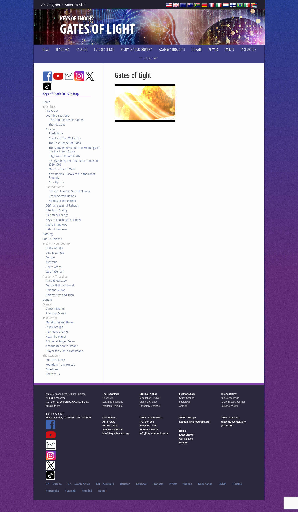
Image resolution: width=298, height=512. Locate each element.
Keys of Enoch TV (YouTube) (63, 220)
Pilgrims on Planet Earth (64, 156)
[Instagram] (79, 79)
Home (46, 102)
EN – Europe (54, 483)
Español (141, 483)
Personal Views (55, 290)
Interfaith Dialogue (112, 405)
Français (158, 483)
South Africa (54, 267)
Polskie (237, 483)
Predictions (56, 133)
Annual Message (56, 281)
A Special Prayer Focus (60, 341)
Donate (47, 300)
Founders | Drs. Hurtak (60, 364)
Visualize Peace (149, 401)
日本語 (222, 483)
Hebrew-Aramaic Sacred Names (69, 191)
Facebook (52, 369)
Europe (50, 257)
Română (87, 490)
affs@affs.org (53, 405)
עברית (173, 483)
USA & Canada (55, 253)
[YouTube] (58, 79)
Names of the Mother (62, 201)
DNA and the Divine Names (66, 120)
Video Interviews (56, 229)
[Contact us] (69, 79)
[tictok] (47, 89)
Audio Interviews (56, 225)
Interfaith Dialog (56, 210)
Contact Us (53, 374)
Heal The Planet (56, 337)
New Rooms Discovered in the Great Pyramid (72, 176)
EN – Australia (105, 483)
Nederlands (205, 483)
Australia (51, 262)
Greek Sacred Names (62, 196)
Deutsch (125, 483)
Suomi (102, 490)
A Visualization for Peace (62, 346)
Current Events (55, 309)
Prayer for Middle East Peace (64, 351)
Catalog (48, 234)
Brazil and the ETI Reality (65, 138)
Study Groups (54, 248)
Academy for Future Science (70, 394)
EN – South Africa (79, 483)
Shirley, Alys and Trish (60, 295)
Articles (51, 129)
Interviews (184, 401)
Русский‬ (70, 490)
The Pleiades (57, 125)
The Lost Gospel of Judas (65, 143)
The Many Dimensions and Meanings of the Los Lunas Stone (74, 150)
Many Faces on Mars (62, 169)
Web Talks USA (55, 272)
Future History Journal (60, 285)
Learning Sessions (57, 116)
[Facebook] (48, 79)
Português (52, 490)
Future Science (52, 239)
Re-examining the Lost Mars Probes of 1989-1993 (73, 163)
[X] (89, 79)
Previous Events (56, 313)
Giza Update (56, 182)
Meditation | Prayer (150, 398)
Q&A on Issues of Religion (62, 205)
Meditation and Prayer (60, 322)
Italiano (187, 483)
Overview (52, 111)
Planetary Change (57, 215)
